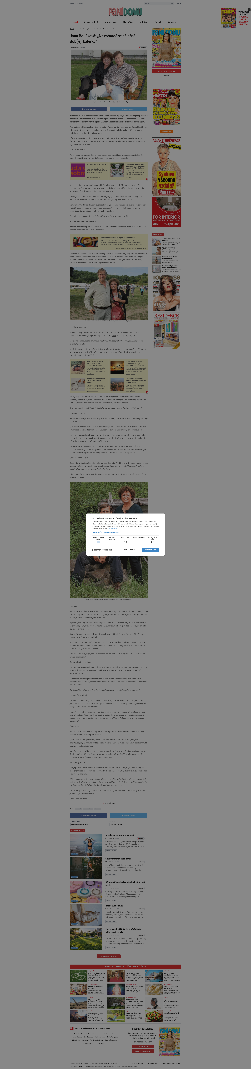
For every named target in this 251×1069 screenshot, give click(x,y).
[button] (125, 532)
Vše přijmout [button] (150, 550)
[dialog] (125, 534)
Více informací (112, 529)
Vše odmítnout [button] (130, 550)
